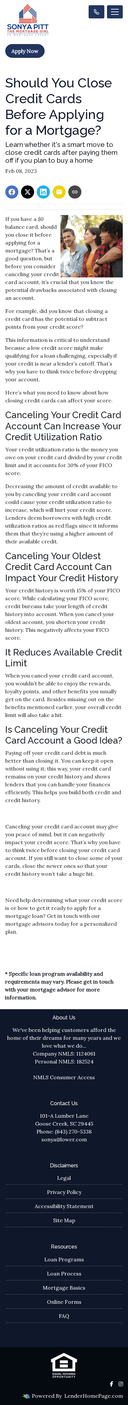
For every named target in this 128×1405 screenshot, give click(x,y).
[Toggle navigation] (115, 11)
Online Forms (64, 1301)
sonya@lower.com (64, 1139)
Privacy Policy (64, 1192)
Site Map (64, 1220)
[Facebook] (111, 1384)
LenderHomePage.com (93, 1396)
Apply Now (24, 51)
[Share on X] (27, 192)
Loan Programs (64, 1259)
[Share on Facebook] (11, 192)
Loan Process (64, 1273)
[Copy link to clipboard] (74, 192)
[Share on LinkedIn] (43, 192)
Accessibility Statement (64, 1206)
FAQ (64, 1316)
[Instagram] (120, 1384)
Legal (64, 1178)
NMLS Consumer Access (64, 1077)
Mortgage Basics (64, 1287)
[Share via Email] (59, 192)
